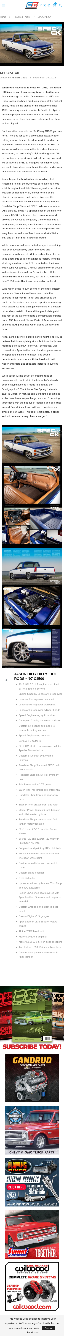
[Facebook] (41, 5)
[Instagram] (49, 5)
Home (3, 17)
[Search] (60, 5)
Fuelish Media (19, 77)
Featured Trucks (22, 17)
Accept (48, 1328)
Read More (33, 1332)
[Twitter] (44, 5)
